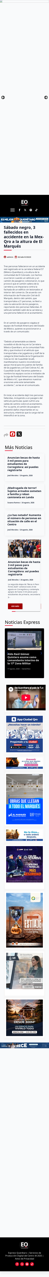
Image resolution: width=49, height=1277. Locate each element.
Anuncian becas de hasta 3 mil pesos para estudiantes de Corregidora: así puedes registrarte (23, 464)
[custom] (30, 210)
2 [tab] (26, 992)
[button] (7, 653)
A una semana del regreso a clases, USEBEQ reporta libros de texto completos (30, 657)
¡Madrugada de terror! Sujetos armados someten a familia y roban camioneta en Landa (24, 492)
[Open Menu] (12, 210)
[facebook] (19, 210)
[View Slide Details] (24, 971)
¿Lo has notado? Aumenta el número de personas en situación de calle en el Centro (24, 520)
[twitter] (25, 210)
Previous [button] (3, 97)
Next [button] (46, 97)
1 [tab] (23, 992)
